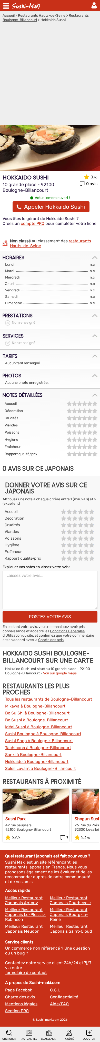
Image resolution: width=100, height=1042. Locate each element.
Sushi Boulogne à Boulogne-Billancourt (43, 733)
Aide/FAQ (59, 1003)
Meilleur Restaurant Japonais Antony (24, 900)
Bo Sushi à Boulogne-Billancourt (36, 720)
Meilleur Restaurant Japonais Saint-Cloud (71, 929)
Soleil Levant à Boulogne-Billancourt (40, 768)
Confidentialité (64, 997)
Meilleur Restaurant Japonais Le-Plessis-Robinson (25, 914)
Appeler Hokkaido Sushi (54, 206)
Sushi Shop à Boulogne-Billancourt (39, 740)
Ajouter (89, 1038)
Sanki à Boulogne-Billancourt (33, 754)
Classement (49, 1038)
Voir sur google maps (60, 673)
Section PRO (17, 1010)
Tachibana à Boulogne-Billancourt (38, 747)
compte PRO (32, 223)
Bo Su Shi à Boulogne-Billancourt (37, 713)
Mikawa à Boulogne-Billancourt (35, 706)
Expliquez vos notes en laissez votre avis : (36, 567)
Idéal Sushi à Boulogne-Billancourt (38, 726)
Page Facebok (18, 990)
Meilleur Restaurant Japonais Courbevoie (70, 900)
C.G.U (55, 990)
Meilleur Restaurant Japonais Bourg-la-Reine (69, 914)
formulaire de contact (26, 972)
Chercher (9, 1038)
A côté (69, 1038)
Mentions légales (21, 1003)
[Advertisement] (50, 75)
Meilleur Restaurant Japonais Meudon (24, 929)
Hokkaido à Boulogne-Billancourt (36, 761)
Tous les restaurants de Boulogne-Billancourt (48, 699)
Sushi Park (15, 818)
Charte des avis (51, 640)
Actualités (29, 1038)
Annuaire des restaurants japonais (27, 5)
